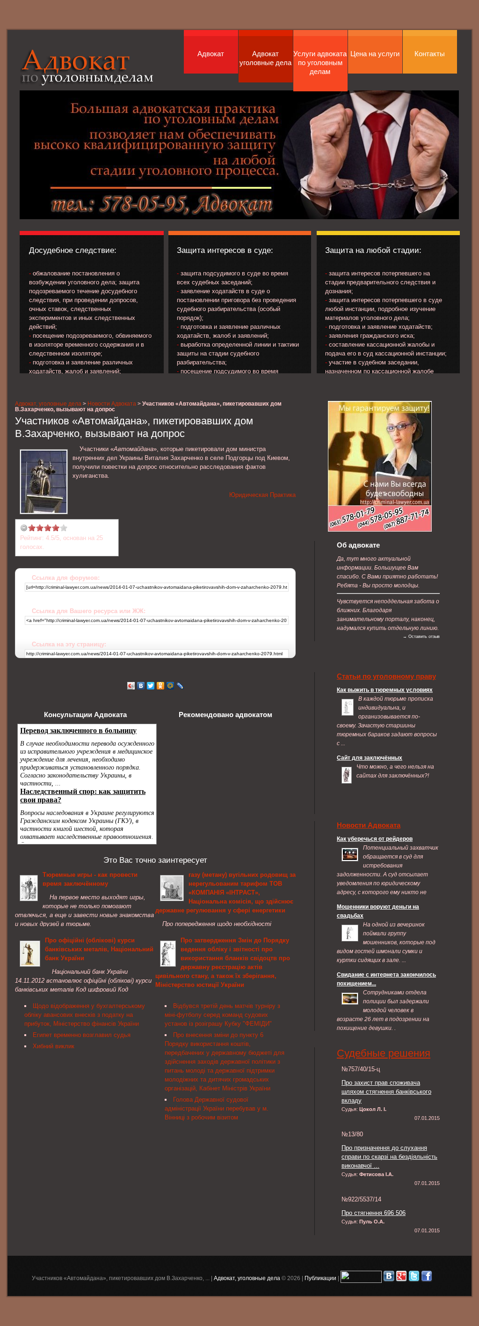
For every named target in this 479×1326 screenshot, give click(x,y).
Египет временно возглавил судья (82, 1034)
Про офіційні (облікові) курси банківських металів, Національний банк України (99, 949)
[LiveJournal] (180, 686)
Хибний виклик (53, 1046)
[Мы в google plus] (401, 1278)
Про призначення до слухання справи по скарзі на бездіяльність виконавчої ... (389, 1156)
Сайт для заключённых (369, 758)
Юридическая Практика (262, 494)
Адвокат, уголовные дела (87, 67)
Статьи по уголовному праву (386, 676)
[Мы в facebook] (426, 1278)
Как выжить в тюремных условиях (385, 690)
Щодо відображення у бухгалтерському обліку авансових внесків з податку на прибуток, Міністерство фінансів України (84, 1014)
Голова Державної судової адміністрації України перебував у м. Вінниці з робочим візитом (217, 1108)
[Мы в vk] (388, 1278)
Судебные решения (383, 1053)
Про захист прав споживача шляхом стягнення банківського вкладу (386, 1091)
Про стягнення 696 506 (373, 1212)
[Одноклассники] (161, 686)
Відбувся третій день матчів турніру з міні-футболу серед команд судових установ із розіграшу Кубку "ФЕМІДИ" (222, 1014)
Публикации (320, 1278)
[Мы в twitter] (414, 1278)
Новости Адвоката (111, 403)
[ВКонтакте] (141, 686)
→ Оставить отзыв (421, 636)
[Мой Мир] (170, 686)
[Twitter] (151, 686)
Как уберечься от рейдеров (375, 839)
